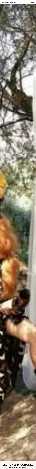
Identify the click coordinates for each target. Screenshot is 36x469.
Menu (33, 2)
